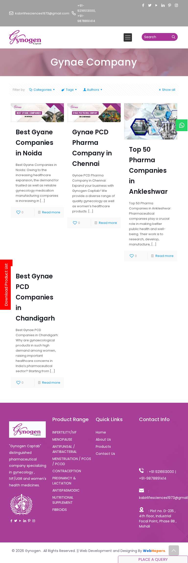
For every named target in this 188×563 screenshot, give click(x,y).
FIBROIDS (59, 509)
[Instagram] (176, 5)
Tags (70, 89)
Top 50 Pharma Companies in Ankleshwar (148, 170)
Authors (93, 89)
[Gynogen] (25, 37)
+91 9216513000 (161, 471)
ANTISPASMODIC (66, 490)
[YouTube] (156, 5)
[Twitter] (150, 5)
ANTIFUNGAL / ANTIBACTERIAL (64, 449)
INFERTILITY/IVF (64, 432)
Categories (43, 89)
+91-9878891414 (152, 478)
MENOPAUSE (62, 439)
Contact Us (105, 453)
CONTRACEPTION (66, 471)
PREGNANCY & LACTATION (64, 481)
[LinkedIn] (163, 5)
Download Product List (6, 284)
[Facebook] (143, 5)
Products (103, 446)
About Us (103, 439)
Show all (168, 89)
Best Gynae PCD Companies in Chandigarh (35, 297)
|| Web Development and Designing (106, 550)
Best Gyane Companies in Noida (34, 143)
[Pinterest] (169, 5)
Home (101, 432)
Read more (51, 212)
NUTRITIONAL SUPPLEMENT (62, 500)
